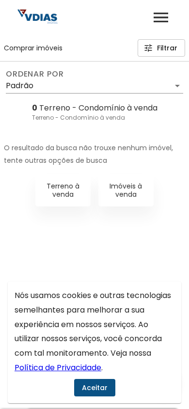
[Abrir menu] (160, 17)
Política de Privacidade (58, 367)
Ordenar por (35, 74)
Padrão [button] (19, 85)
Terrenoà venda (63, 190)
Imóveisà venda (126, 190)
